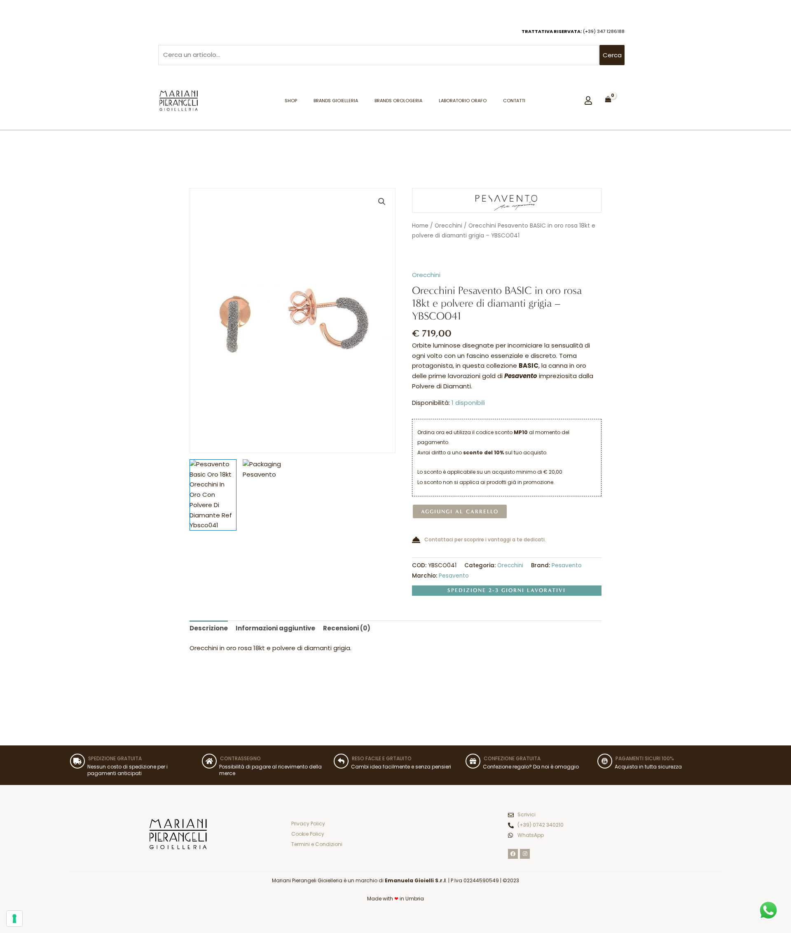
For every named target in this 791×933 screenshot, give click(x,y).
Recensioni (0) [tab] (346, 628)
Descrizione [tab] (209, 628)
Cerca (612, 55)
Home (420, 226)
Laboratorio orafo (463, 100)
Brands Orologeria (398, 100)
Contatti (514, 100)
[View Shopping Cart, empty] (608, 99)
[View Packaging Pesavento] (266, 482)
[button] (381, 201)
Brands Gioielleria (336, 100)
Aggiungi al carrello (459, 511)
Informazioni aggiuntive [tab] (275, 628)
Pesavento (567, 565)
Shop (291, 100)
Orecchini (448, 226)
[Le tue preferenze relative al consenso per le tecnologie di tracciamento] (14, 918)
